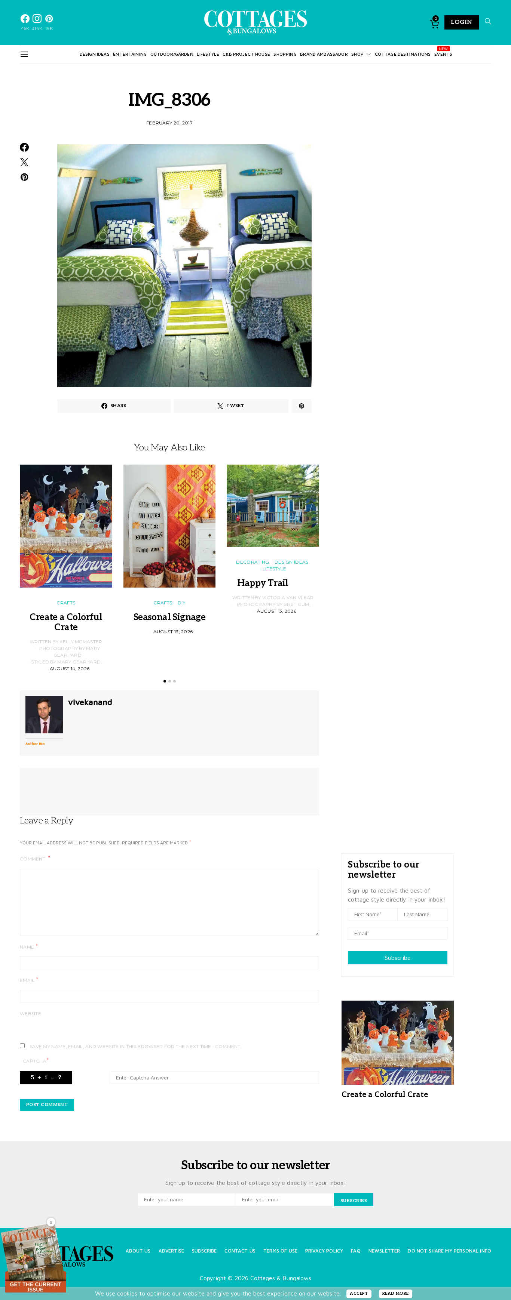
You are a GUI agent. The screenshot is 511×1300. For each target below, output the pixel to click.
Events (443, 54)
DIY (182, 603)
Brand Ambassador (324, 54)
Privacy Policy (324, 1251)
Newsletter (384, 1251)
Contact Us (240, 1251)
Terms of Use (280, 1251)
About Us (138, 1251)
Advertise (171, 1251)
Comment (33, 859)
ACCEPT (359, 1293)
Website (30, 1013)
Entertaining (130, 54)
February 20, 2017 (169, 123)
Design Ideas (95, 54)
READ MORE (395, 1293)
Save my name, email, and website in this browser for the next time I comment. (136, 1046)
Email (29, 979)
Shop (357, 54)
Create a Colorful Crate (66, 622)
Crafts (65, 603)
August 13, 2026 (173, 631)
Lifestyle (208, 54)
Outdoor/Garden (171, 54)
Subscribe (398, 957)
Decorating (252, 562)
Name (29, 946)
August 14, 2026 (70, 668)
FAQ (355, 1251)
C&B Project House (246, 54)
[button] (164, 681)
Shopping (284, 54)
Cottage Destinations (403, 54)
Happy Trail (272, 583)
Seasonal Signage (169, 617)
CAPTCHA (36, 1060)
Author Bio (35, 743)
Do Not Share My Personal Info (449, 1251)
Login (461, 22)
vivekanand (90, 702)
